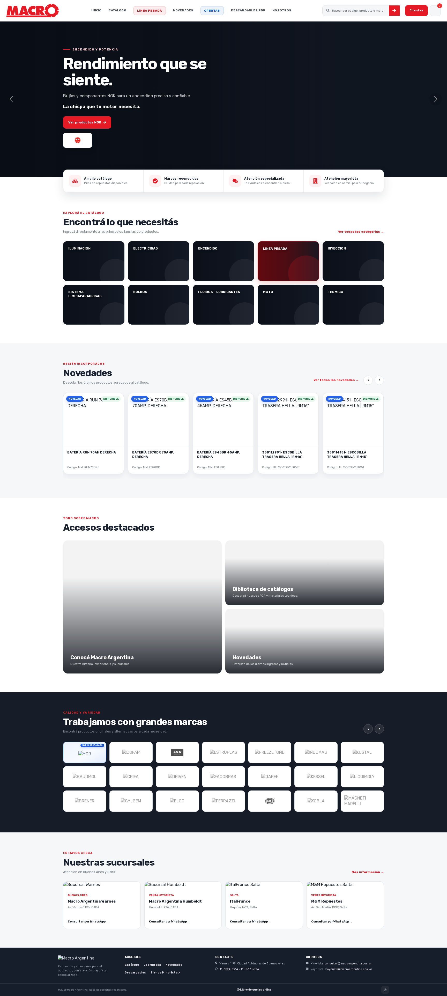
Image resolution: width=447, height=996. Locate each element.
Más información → (368, 872)
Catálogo (117, 10)
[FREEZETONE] (269, 752)
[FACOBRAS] (223, 776)
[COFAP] (131, 752)
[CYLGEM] (131, 801)
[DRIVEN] (177, 776)
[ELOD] (177, 801)
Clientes (416, 10)
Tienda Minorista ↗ (165, 972)
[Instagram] (385, 990)
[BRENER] (84, 801)
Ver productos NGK (84, 122)
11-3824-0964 (229, 969)
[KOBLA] (316, 801)
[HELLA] (269, 801)
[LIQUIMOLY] (362, 776)
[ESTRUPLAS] (223, 752)
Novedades (183, 10)
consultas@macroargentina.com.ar (348, 963)
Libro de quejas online (255, 989)
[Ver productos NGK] (77, 140)
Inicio (96, 10)
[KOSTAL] (362, 752)
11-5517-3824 (250, 969)
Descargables (135, 972)
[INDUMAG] (316, 752)
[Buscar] (394, 10)
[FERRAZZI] (223, 801)
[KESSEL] (316, 776)
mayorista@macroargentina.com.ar (348, 969)
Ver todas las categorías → (361, 231)
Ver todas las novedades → (336, 380)
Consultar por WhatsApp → (88, 921)
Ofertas (212, 10)
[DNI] (177, 752)
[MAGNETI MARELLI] (362, 801)
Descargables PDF (248, 10)
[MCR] (84, 752)
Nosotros (281, 10)
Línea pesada (149, 10)
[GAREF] (269, 776)
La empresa (152, 964)
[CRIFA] (131, 776)
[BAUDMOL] (84, 776)
